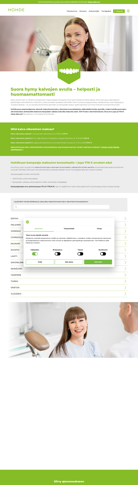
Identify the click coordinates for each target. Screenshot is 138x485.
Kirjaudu (119, 11)
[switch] (58, 253)
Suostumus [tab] (39, 228)
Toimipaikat (106, 11)
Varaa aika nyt (94, 2)
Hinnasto (83, 11)
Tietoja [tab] (99, 228)
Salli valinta (69, 262)
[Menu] (128, 11)
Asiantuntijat (94, 11)
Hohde (16, 10)
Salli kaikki (98, 262)
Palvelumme (72, 11)
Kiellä (40, 262)
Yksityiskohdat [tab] (69, 228)
